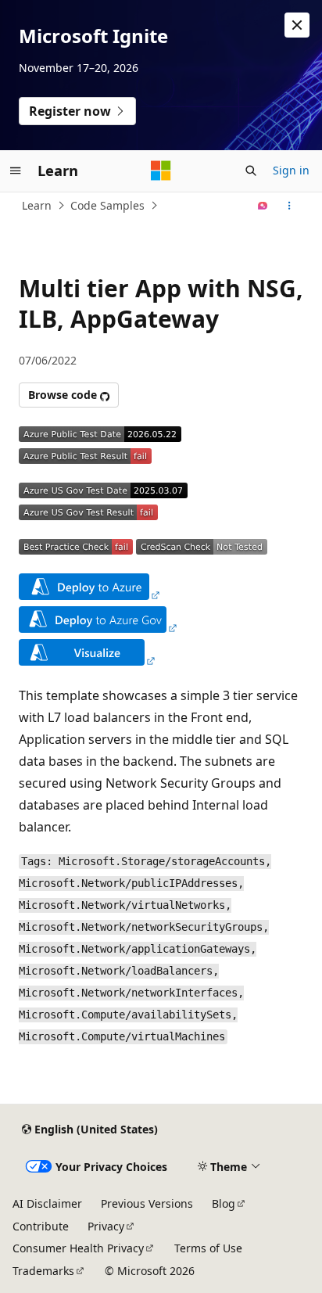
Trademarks (43, 1270)
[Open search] (251, 170)
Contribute (41, 1226)
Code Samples (107, 205)
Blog (223, 1203)
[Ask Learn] (263, 205)
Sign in (291, 170)
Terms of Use (208, 1248)
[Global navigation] (15, 170)
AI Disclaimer (47, 1203)
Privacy (106, 1226)
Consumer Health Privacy (78, 1248)
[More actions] (289, 205)
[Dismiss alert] (296, 25)
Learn (37, 205)
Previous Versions (147, 1203)
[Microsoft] (161, 170)
